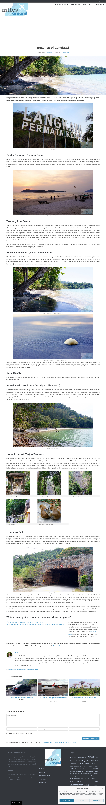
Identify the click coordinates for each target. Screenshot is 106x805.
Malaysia (49, 52)
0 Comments (66, 52)
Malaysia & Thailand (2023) (76, 773)
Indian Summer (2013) (76, 768)
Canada (96, 768)
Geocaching (42, 785)
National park (89, 773)
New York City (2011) (87, 776)
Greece (81, 766)
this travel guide (86, 634)
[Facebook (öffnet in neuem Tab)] (99, 1)
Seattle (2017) (73, 778)
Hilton (87, 766)
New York (72, 776)
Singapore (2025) (94, 781)
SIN (87, 778)
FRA (88, 763)
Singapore (94, 778)
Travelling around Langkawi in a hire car (21, 699)
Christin (17, 655)
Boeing (72, 763)
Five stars (94, 763)
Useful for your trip (44, 778)
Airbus (91, 759)
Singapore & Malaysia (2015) (79, 781)
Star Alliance (75, 784)
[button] (103, 788)
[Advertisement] (53, 28)
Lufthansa (73, 771)
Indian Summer (94, 766)
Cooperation (42, 774)
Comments (56, 648)
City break (88, 784)
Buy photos (42, 781)
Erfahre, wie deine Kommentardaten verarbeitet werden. (59, 745)
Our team (41, 771)
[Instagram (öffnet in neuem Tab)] (104, 1)
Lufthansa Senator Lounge (84, 771)
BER (97, 759)
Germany (80, 763)
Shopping (81, 778)
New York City (78, 776)
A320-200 (73, 759)
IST (85, 768)
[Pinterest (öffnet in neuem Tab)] (102, 1)
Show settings (96, 800)
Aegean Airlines (82, 759)
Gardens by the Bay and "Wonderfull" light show (84, 700)
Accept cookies (67, 800)
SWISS (96, 784)
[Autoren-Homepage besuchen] (9, 657)
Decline (81, 800)
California (90, 768)
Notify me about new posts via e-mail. (20, 735)
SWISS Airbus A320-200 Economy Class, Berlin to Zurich (53, 700)
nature (96, 773)
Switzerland (95, 776)
